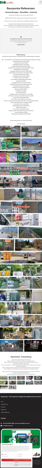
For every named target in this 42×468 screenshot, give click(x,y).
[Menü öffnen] (40, 2)
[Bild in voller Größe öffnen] (10, 131)
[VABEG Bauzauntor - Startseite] (7, 2)
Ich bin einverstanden (21, 44)
